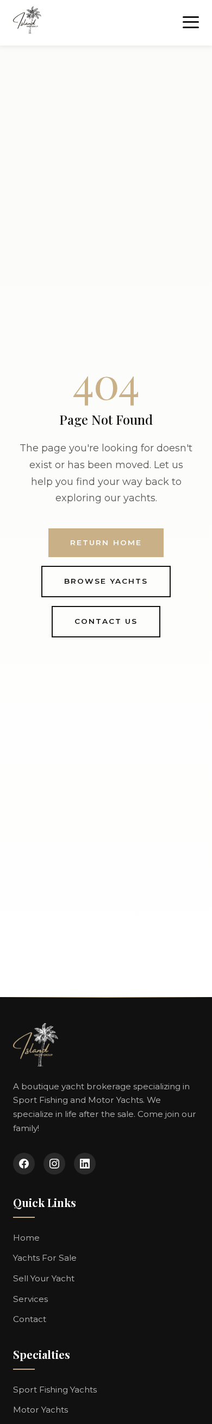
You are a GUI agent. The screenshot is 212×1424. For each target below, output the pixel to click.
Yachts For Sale (45, 1258)
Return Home (105, 542)
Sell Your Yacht (43, 1278)
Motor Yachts (40, 1409)
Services (30, 1299)
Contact (29, 1319)
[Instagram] (54, 1163)
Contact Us (106, 621)
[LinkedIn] (85, 1163)
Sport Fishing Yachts (55, 1389)
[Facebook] (24, 1163)
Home (26, 1238)
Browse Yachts (106, 581)
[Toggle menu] (191, 22)
